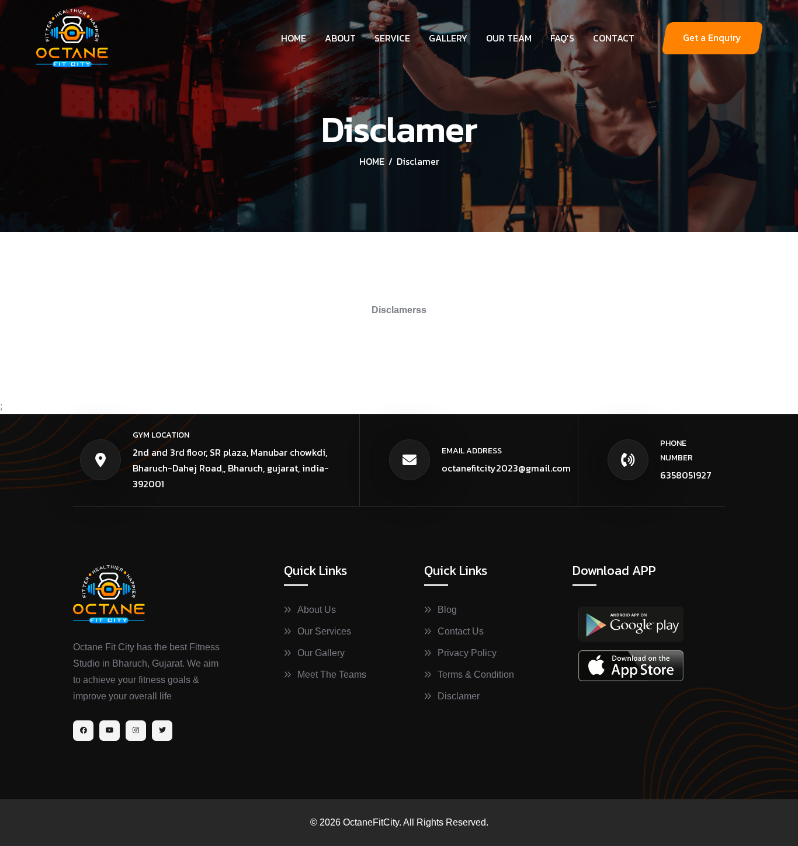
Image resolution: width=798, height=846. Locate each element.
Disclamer (459, 696)
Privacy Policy (467, 653)
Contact (613, 38)
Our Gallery (321, 653)
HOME (371, 161)
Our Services (324, 631)
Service (392, 38)
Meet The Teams (331, 674)
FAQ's (562, 38)
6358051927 (686, 475)
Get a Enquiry (712, 37)
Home (293, 38)
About (340, 38)
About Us (316, 610)
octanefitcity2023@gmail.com (506, 468)
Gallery (448, 38)
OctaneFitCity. (372, 822)
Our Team (509, 38)
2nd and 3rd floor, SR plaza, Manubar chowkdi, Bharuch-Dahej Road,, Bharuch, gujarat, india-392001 (231, 468)
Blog (447, 610)
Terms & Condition (476, 674)
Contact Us (461, 631)
